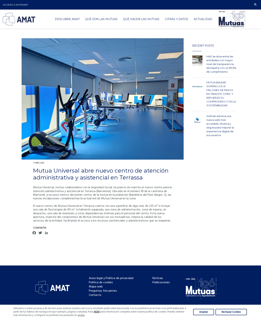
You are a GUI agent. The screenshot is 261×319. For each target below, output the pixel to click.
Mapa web (96, 286)
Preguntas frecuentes (103, 290)
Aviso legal (96, 278)
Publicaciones (161, 282)
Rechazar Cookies (231, 312)
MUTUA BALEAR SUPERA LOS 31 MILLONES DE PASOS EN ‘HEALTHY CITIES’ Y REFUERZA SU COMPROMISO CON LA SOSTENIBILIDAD (221, 94)
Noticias (157, 278)
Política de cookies (101, 282)
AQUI (97, 312)
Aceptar (203, 312)
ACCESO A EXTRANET (15, 4)
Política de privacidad (119, 278)
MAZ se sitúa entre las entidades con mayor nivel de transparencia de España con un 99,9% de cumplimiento (221, 64)
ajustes (81, 315)
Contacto (95, 295)
